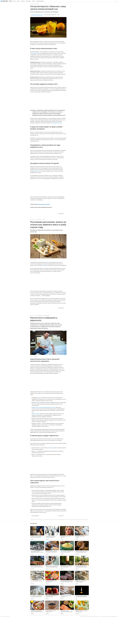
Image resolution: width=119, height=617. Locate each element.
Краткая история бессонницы (43, 204)
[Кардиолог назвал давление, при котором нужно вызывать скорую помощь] (52, 563)
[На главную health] (5, 1)
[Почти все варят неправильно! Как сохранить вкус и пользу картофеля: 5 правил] (67, 548)
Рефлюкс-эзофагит (36, 413)
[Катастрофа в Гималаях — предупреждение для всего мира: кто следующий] (37, 548)
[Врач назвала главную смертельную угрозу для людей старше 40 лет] (67, 608)
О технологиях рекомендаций (104, 616)
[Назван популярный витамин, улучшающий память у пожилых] (82, 563)
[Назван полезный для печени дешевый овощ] (52, 578)
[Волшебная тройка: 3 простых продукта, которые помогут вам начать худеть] (37, 608)
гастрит (39, 397)
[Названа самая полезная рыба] (37, 578)
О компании (4, 616)
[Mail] (1, 1)
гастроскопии (50, 447)
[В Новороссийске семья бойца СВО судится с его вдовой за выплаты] (52, 548)
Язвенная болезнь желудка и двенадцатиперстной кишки (43, 407)
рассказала (44, 265)
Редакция (82, 616)
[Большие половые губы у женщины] (82, 533)
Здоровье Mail (41, 315)
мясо (48, 262)
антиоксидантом (33, 53)
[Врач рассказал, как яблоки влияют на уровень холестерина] (37, 563)
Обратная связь (97, 616)
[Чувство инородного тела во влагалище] (67, 593)
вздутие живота (37, 171)
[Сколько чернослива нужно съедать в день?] (52, 608)
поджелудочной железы (57, 122)
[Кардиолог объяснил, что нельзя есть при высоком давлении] (82, 548)
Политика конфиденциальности (113, 616)
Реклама (8, 616)
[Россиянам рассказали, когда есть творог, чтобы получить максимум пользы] (37, 593)
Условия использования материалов (89, 616)
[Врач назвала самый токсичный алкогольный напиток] (67, 563)
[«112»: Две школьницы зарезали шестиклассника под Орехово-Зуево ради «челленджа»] (82, 593)
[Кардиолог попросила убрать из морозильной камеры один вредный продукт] (37, 533)
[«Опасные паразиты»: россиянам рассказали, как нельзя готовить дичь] (67, 578)
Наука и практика (46, 315)
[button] (48, 27)
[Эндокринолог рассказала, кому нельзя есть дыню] (82, 608)
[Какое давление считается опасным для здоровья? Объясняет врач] (52, 533)
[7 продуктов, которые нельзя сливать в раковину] (82, 578)
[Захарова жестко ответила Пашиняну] (67, 533)
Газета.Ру (39, 219)
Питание (44, 219)
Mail (1, 616)
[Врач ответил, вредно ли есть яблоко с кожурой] (52, 593)
